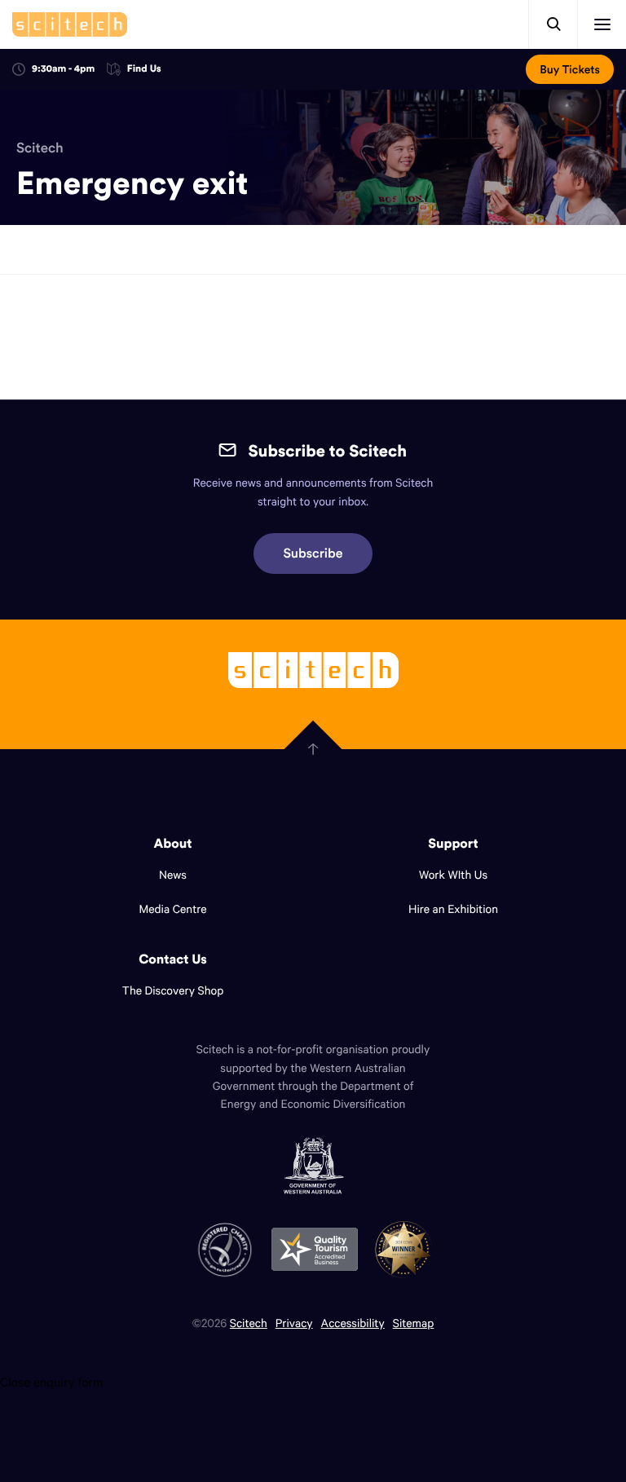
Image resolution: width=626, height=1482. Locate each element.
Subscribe (313, 553)
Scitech (40, 148)
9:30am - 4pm (63, 69)
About (173, 844)
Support (453, 844)
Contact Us (173, 959)
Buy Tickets (570, 69)
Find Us (144, 70)
